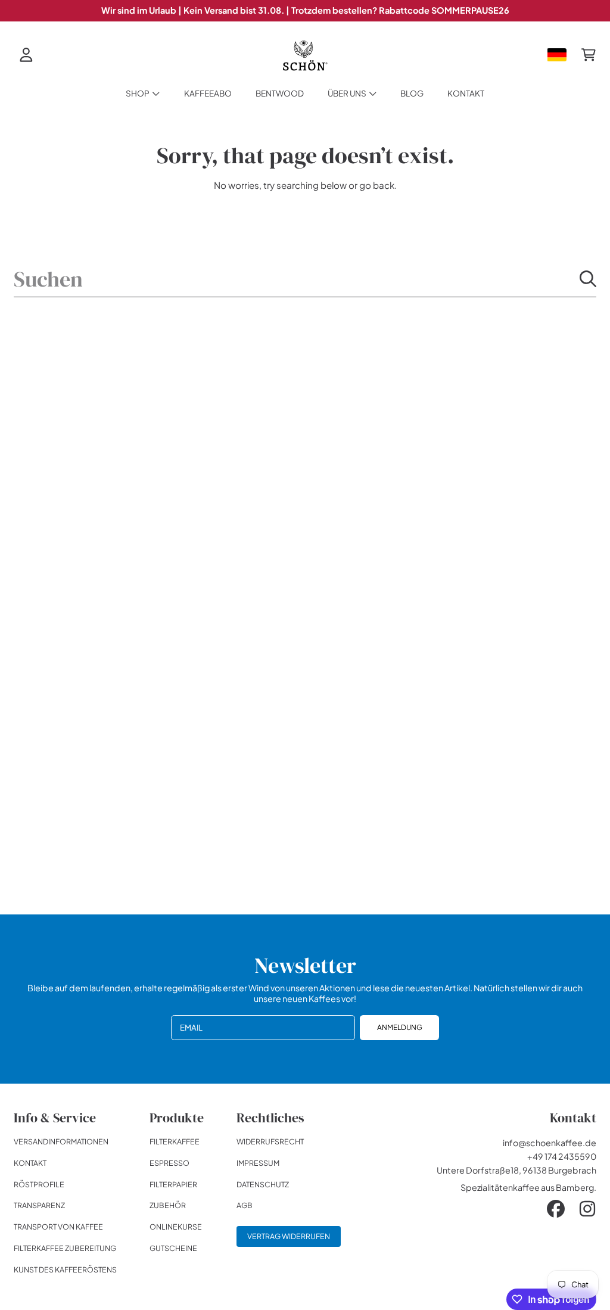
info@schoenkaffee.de (549, 1142)
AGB (244, 1205)
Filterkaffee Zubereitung (65, 1248)
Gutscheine (173, 1248)
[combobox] (305, 279)
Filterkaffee (175, 1141)
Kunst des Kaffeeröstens (65, 1269)
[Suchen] (588, 279)
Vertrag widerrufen (288, 1236)
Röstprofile (39, 1184)
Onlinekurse (176, 1226)
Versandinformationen (61, 1141)
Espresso (169, 1163)
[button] (588, 54)
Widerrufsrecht (270, 1141)
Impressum (257, 1163)
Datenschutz (262, 1184)
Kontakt (30, 1163)
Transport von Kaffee (58, 1226)
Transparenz (39, 1205)
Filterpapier (173, 1184)
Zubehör (168, 1205)
